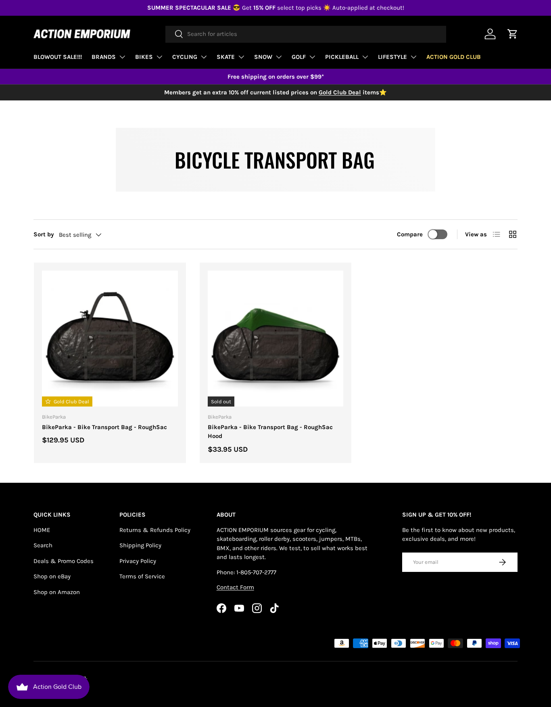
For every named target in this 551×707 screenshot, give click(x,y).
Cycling (184, 56)
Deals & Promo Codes (63, 561)
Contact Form (235, 587)
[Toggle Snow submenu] (279, 57)
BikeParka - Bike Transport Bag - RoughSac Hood (270, 431)
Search (42, 545)
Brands (104, 56)
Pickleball (342, 56)
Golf (299, 56)
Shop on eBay (52, 576)
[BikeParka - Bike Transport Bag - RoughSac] (110, 339)
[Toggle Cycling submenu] (204, 57)
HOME (41, 530)
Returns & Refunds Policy (154, 530)
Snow (263, 56)
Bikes (144, 56)
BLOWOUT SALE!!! (57, 56)
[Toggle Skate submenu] (241, 57)
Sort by (43, 234)
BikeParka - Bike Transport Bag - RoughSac (104, 427)
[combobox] (305, 33)
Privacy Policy (137, 561)
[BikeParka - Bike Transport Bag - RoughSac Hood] (276, 339)
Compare (410, 234)
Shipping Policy (140, 545)
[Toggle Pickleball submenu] (365, 57)
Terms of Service (142, 576)
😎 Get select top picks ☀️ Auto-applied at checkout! (275, 7)
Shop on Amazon (56, 592)
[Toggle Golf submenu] (312, 57)
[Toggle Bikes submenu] (159, 57)
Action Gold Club (453, 56)
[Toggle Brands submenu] (122, 57)
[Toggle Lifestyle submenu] (413, 57)
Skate (226, 56)
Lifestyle (392, 56)
